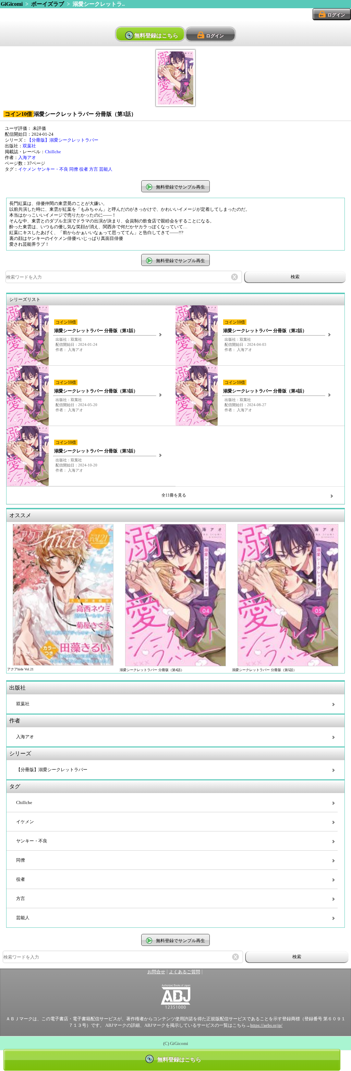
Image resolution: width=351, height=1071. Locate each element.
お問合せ (156, 972)
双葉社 (29, 146)
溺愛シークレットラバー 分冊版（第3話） (96, 391)
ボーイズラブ (47, 4)
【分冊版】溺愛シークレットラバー (62, 140)
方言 (93, 169)
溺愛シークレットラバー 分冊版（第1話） (96, 330)
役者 (83, 169)
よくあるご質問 (184, 972)
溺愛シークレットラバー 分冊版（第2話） (265, 330)
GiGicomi (12, 4)
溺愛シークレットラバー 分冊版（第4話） (265, 391)
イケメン (27, 169)
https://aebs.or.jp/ (266, 1025)
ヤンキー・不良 (52, 169)
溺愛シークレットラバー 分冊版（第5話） (96, 451)
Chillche (53, 151)
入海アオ (27, 157)
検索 (295, 276)
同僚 (73, 169)
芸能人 (105, 169)
